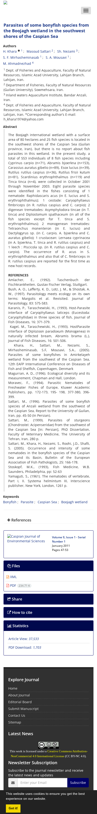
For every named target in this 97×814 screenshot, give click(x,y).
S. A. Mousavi (56, 57)
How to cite (21, 612)
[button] (47, 799)
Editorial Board (20, 702)
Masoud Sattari (39, 51)
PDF (19, 585)
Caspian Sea (47, 502)
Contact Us (16, 715)
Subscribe (78, 782)
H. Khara (10, 51)
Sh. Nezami (66, 51)
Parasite (27, 502)
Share (16, 599)
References (20, 520)
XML (13, 577)
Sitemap (14, 722)
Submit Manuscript (23, 708)
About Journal (19, 695)
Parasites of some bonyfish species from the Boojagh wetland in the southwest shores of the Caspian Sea (46, 30)
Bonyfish (9, 502)
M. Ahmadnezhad (17, 63)
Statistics (20, 625)
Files (15, 565)
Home (12, 688)
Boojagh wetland (74, 502)
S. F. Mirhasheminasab (21, 57)
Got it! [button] (13, 808)
